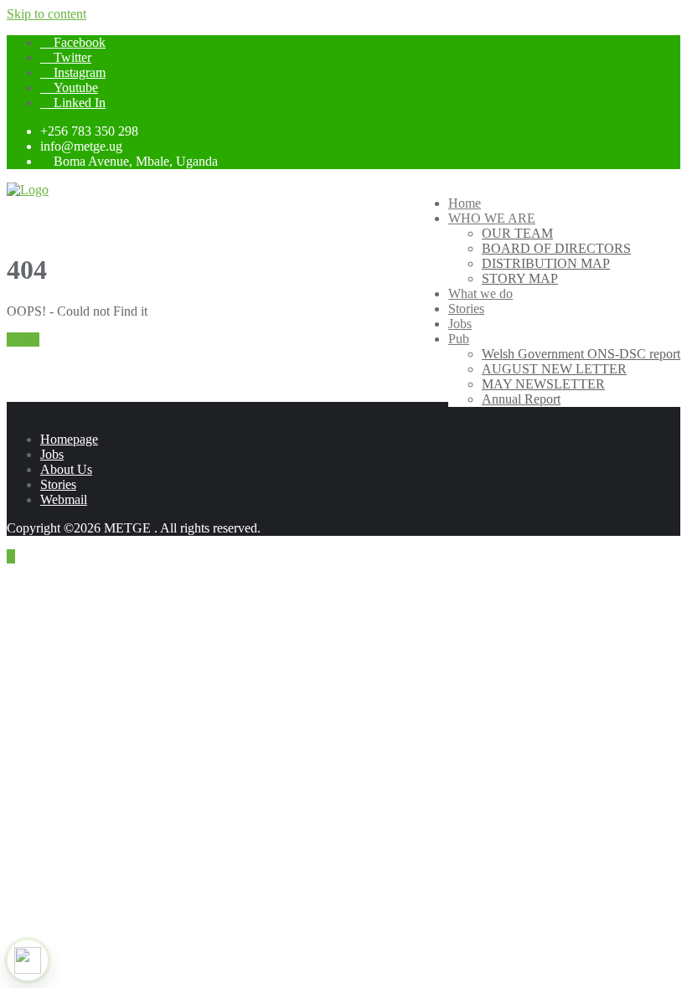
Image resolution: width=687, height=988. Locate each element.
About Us (66, 469)
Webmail (63, 499)
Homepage (69, 439)
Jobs (52, 454)
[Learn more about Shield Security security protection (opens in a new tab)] (27, 960)
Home (23, 339)
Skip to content (46, 14)
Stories (58, 484)
